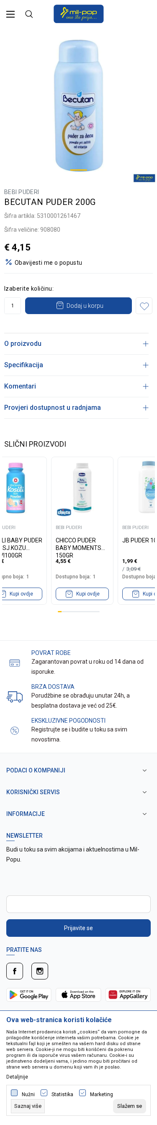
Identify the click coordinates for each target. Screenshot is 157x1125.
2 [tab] (63, 611)
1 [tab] (78, 170)
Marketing (101, 1094)
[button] (144, 305)
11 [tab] (97, 611)
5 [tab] (75, 611)
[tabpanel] (78, 105)
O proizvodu (22, 344)
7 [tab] (82, 611)
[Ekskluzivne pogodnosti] (14, 730)
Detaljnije (17, 1076)
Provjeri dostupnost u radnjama (52, 408)
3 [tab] (67, 611)
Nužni (28, 1094)
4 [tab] (71, 611)
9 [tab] (90, 611)
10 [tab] (93, 611)
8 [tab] (86, 611)
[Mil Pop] (79, 13)
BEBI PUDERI (21, 192)
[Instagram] (39, 971)
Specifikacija (23, 365)
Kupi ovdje (88, 594)
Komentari (20, 386)
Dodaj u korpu (85, 305)
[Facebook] (14, 971)
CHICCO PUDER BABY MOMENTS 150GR (78, 544)
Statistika (62, 1094)
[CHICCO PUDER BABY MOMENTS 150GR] (82, 488)
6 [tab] (78, 611)
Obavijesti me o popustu (48, 262)
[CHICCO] (64, 512)
